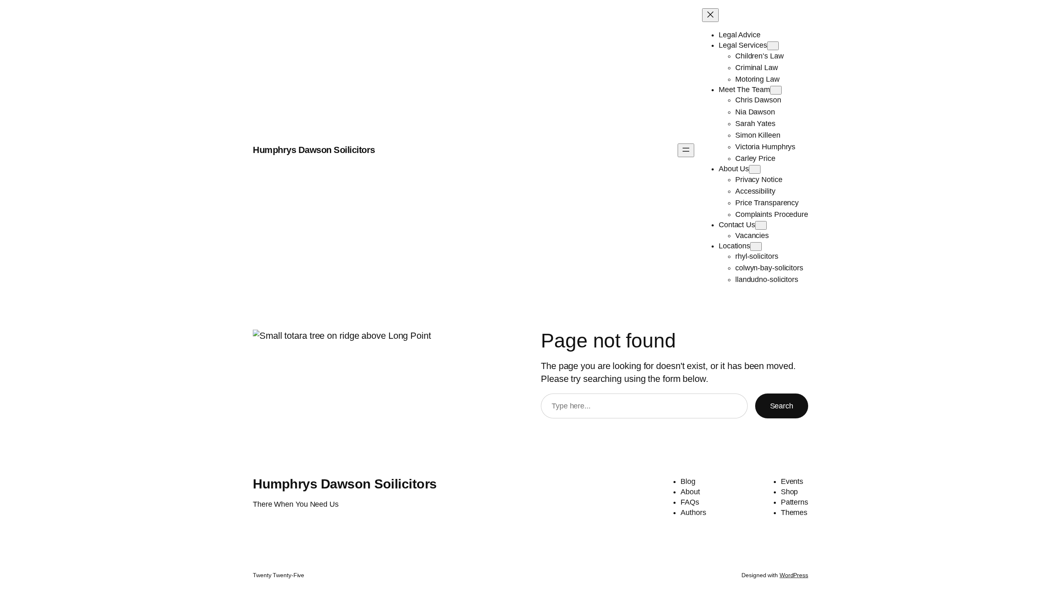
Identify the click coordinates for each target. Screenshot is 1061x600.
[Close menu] (710, 15)
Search (781, 406)
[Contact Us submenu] (761, 225)
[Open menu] (686, 150)
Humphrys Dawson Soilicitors (314, 150)
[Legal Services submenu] (773, 45)
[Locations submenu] (756, 246)
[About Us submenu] (755, 169)
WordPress (794, 575)
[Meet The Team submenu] (776, 90)
